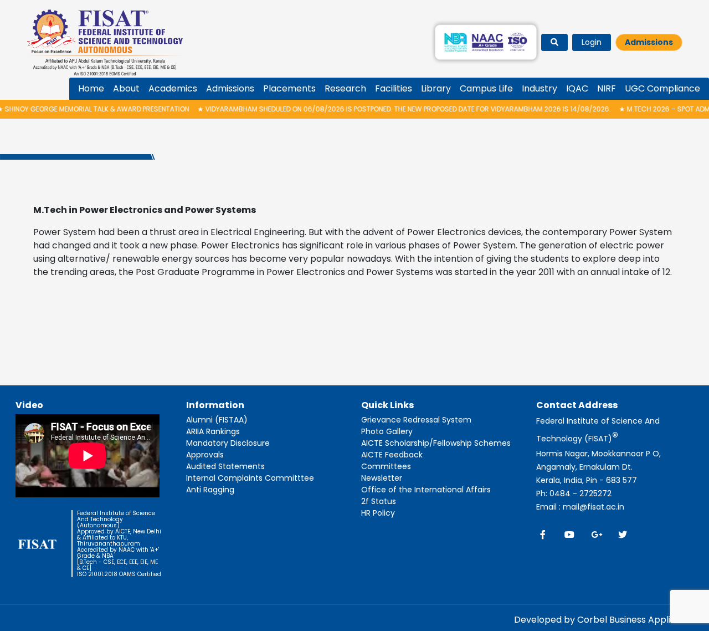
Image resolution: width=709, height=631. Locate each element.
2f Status (378, 501)
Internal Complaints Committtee (250, 478)
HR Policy (378, 512)
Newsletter (381, 478)
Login (592, 42)
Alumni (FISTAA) (217, 419)
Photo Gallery (387, 431)
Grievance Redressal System (416, 419)
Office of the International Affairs (426, 489)
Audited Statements (225, 466)
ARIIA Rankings (213, 431)
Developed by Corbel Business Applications (608, 619)
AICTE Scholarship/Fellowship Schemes (436, 443)
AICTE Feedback (392, 454)
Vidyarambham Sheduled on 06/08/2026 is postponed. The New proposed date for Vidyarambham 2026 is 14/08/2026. (389, 109)
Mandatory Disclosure (228, 443)
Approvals (205, 454)
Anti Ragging (210, 489)
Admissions (649, 42)
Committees (386, 466)
